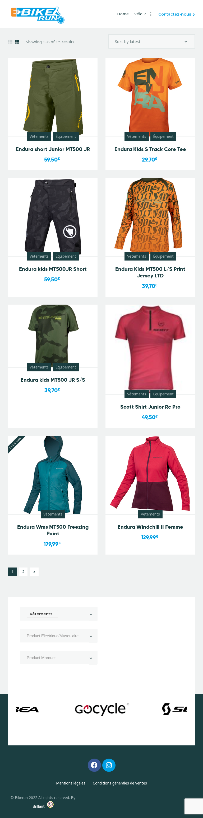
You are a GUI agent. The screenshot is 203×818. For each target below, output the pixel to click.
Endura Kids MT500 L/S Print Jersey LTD (150, 272)
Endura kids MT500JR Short (53, 269)
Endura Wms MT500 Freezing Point (53, 530)
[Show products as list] (17, 42)
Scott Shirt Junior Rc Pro (150, 407)
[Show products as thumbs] (10, 42)
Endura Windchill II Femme (150, 527)
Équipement (66, 136)
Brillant (39, 806)
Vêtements (39, 136)
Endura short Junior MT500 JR (53, 149)
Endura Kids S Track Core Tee (150, 149)
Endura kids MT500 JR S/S (53, 380)
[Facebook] (94, 765)
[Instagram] (109, 765)
